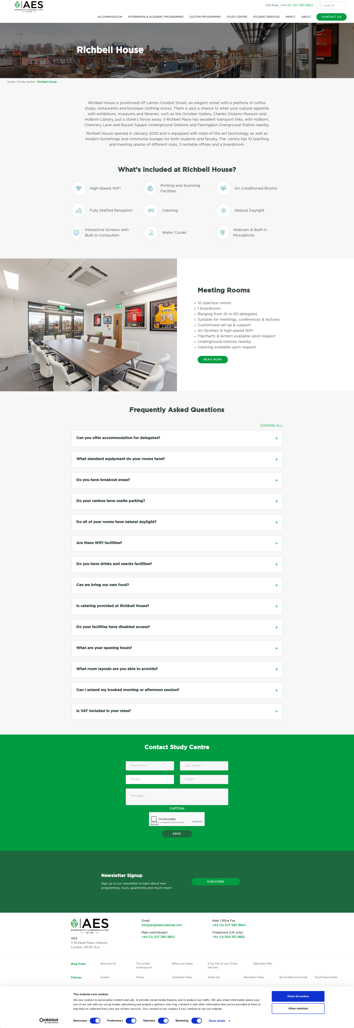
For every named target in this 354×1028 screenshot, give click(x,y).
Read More (213, 359)
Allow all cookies (298, 996)
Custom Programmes (205, 17)
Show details (217, 1020)
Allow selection (298, 1008)
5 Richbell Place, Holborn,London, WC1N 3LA (89, 943)
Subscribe (216, 881)
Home (11, 82)
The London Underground (144, 965)
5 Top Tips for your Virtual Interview (222, 965)
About (306, 17)
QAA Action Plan (263, 963)
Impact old (213, 977)
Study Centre (237, 17)
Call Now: (289, 5)
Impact (290, 17)
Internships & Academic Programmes (155, 17)
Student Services (266, 17)
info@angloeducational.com (162, 925)
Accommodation (110, 17)
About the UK (108, 963)
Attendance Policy (254, 977)
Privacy (140, 977)
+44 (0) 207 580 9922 (158, 937)
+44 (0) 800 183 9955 (228, 937)
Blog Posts (78, 964)
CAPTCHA (177, 808)
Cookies (105, 977)
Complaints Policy (182, 977)
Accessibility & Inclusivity (293, 977)
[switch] (131, 1021)
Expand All (272, 425)
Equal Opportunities (326, 977)
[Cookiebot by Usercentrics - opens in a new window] (49, 1021)
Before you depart (182, 963)
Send (177, 834)
